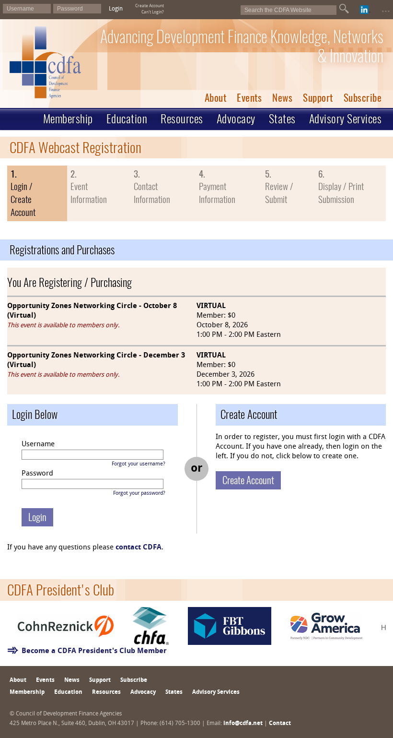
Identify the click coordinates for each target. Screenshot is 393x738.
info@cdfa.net (243, 723)
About (216, 98)
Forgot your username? (138, 464)
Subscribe (363, 98)
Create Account (149, 6)
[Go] (344, 8)
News (282, 98)
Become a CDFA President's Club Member (94, 651)
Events (249, 98)
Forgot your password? (139, 493)
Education (127, 118)
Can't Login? (152, 12)
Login (116, 9)
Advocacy (236, 118)
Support (318, 98)
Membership (68, 118)
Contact (280, 723)
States (282, 118)
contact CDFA (139, 547)
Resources (182, 118)
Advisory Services (345, 118)
